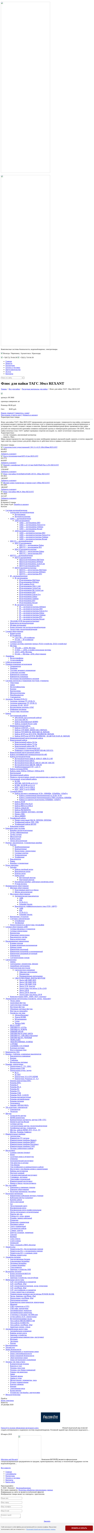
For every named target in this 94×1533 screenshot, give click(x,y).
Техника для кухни (17, 1368)
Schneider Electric (25, 904)
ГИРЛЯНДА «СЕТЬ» (18, 1027)
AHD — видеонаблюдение (20, 519)
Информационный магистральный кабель (26, 738)
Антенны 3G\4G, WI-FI (19, 705)
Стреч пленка (15, 1241)
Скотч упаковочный (18, 1226)
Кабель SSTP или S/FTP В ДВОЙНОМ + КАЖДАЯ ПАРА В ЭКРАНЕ (42, 736)
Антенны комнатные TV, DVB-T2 (23, 703)
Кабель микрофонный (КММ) (26, 722)
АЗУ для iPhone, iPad (18, 1284)
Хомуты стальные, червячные (21, 1232)
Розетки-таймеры (17, 1384)
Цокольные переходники (20, 935)
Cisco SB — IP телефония (25, 638)
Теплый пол (10, 1347)
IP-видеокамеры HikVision (29, 580)
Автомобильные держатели (21, 1310)
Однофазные (20, 921)
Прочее (13, 1343)
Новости (9, 363)
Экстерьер (14, 1341)
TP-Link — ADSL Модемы (25, 648)
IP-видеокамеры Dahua (28, 596)
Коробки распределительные (21, 830)
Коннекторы (15, 933)
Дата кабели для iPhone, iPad (21, 1325)
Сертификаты (11, 1474)
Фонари (13, 1386)
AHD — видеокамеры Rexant (30, 529)
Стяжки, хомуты (16, 1230)
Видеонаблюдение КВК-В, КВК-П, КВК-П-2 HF (34, 759)
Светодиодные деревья (19, 1005)
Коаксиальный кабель (18, 740)
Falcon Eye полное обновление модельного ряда (20, 1428)
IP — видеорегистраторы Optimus (32, 615)
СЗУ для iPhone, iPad (18, 1288)
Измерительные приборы (15, 1134)
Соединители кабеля (18, 1228)
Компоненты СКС (13, 1052)
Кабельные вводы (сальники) (21, 1198)
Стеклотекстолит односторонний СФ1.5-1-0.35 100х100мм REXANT (30, 447)
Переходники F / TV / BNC (20, 1066)
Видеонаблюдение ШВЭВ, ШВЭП (28, 765)
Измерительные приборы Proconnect (24, 1144)
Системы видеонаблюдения (16, 510)
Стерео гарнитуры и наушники (22, 1292)
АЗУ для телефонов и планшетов (23, 1282)
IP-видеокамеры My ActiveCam (31, 590)
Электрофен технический (20, 1179)
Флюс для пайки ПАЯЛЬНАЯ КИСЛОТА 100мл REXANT (26, 474)
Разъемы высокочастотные (20, 1097)
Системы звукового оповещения (22, 670)
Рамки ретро (19, 875)
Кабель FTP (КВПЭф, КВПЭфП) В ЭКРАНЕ (32, 732)
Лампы (13, 962)
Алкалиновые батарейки (19, 1261)
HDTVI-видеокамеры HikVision (31, 560)
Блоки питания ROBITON (20, 1273)
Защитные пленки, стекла (20, 1327)
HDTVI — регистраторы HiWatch (32, 572)
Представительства (13, 370)
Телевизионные (21, 855)
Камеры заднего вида (18, 1333)
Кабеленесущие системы (15, 828)
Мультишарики (21, 1019)
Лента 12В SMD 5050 (27, 982)
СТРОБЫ (14, 1044)
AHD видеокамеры (22, 521)
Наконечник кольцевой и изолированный (26, 951)
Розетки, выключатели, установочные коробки (24, 843)
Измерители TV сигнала (19, 1138)
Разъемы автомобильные (19, 1099)
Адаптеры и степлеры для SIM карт (24, 1315)
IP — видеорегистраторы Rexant (31, 619)
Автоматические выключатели (27, 896)
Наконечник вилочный (19, 949)
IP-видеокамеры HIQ (27, 592)
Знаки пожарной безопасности (22, 1356)
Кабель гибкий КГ (22, 808)
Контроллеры (15, 691)
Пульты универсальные (19, 1382)
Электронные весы (17, 1388)
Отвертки (14, 1159)
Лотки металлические (18, 841)
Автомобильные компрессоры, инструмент (27, 1337)
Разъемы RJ (14, 1089)
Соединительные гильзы (19, 958)
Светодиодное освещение (25, 970)
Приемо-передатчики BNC (20, 1081)
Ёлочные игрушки (17, 1048)
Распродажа (10, 365)
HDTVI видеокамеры (23, 557)
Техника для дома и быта (15, 1362)
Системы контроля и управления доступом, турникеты (27, 681)
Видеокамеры (20, 514)
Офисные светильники (28, 972)
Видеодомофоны (16, 658)
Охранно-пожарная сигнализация (19, 664)
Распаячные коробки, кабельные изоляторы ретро (34, 882)
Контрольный (15, 773)
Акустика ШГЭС (21, 720)
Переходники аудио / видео (20, 1070)
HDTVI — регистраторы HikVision (33, 570)
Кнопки (13, 689)
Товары (4, 389)
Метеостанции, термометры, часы (23, 1380)
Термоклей (14, 1243)
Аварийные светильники (20, 966)
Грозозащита (15, 1103)
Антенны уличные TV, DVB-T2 (22, 701)
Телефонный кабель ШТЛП (25, 824)
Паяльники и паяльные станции (22, 1187)
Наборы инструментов (19, 1171)
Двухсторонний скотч (18, 1206)
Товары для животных (19, 1372)
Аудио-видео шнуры (18, 1116)
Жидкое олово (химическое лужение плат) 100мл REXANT (26, 483)
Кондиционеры (12, 1345)
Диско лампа (15, 1001)
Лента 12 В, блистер (27, 986)
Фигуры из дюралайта (19, 1011)
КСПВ (17, 781)
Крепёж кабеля (16, 1200)
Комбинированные (22, 847)
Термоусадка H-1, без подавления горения (26, 1249)
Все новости (6, 1468)
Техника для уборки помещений (22, 1370)
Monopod (13, 1304)
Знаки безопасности (13, 1349)
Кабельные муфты (17, 826)
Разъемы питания (17, 1101)
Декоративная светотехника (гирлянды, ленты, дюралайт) (28, 999)
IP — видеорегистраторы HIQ (31, 609)
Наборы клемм (16, 947)
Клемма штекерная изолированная (23, 945)
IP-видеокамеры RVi (27, 601)
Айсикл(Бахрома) (21, 1015)
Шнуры (8, 1113)
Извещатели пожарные (19, 676)
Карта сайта (10, 1482)
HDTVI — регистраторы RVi (30, 574)
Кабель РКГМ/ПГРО (23, 810)
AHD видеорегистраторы (25, 531)
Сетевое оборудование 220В (17, 927)
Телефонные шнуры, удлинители (23, 1128)
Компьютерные (21, 849)
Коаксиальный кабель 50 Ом (26, 742)
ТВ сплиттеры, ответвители (16, 1107)
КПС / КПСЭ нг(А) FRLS (25, 787)
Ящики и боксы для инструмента (23, 1183)
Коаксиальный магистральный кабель (25, 752)
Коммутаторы (15, 633)
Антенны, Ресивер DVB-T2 (16, 699)
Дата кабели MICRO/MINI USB (22, 1321)
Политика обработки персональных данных (35, 1490)
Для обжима (15, 1165)
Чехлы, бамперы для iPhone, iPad (23, 1296)
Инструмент (10, 1150)
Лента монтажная (17, 1202)
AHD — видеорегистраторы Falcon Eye (34, 535)
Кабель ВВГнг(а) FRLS (24, 806)
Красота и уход (16, 1366)
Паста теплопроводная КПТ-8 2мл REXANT (20, 456)
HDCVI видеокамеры (23, 543)
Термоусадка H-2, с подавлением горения (26, 1251)
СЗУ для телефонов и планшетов (23, 1290)
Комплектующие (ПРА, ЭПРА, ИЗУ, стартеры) (28, 997)
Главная (9, 361)
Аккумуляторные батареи (20, 1259)
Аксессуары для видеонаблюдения (23, 629)
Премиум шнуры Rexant (19, 1122)
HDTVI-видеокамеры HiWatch (31, 562)
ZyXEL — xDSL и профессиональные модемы (33, 650)
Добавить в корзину (30, 415)
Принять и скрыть (79, 1528)
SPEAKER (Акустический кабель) (28, 718)
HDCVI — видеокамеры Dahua (31, 545)
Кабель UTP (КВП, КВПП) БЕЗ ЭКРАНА (31, 730)
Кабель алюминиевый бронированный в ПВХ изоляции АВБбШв (45, 798)
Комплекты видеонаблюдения (22, 623)
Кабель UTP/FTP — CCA (24, 728)
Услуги (8, 372)
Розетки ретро (20, 873)
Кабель (8, 713)
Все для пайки (14, 389)
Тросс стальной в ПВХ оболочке (23, 1245)
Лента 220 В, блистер (27, 992)
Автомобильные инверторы (21, 1312)
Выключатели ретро (22, 871)
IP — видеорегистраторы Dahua (31, 613)
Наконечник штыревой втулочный (23, 953)
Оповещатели (15, 666)
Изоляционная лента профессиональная (25, 1210)
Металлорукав (15, 837)
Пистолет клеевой (17, 1173)
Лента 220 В (24, 990)
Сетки (17, 1021)
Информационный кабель (20, 726)
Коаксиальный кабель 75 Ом (26, 744)
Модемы (13, 646)
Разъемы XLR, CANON (19, 1095)
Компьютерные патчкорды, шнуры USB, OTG (28, 1120)
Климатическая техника (19, 1364)
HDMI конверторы (17, 1118)
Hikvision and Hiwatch (9, 1459)
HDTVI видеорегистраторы (25, 568)
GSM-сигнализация (13, 662)
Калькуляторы (15, 1390)
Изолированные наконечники (17, 941)
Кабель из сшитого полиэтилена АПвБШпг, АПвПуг (40, 800)
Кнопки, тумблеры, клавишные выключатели (23, 1054)
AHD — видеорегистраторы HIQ (32, 533)
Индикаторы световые (19, 1062)
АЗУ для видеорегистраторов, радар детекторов (29, 1286)
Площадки (14, 1220)
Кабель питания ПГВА (19, 769)
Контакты (9, 374)
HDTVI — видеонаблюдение (21, 555)
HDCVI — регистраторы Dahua (31, 551)
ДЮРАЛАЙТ (15, 1040)
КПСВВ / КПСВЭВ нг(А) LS (26, 783)
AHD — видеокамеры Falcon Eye (32, 525)
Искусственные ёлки (18, 1050)
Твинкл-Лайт (20, 1023)
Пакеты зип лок (16, 1214)
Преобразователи (17, 695)
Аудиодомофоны (16, 660)
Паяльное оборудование (19, 1189)
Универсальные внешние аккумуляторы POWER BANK (32, 1294)
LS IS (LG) (23, 902)
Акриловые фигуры (18, 1003)
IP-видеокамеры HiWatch (29, 582)
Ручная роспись (21, 884)
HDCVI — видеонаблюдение (21, 541)
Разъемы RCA (15, 1087)
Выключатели (15, 859)
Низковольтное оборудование (17, 886)
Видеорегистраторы (22, 516)
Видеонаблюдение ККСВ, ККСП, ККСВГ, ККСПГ (35, 763)
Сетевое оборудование (14, 631)
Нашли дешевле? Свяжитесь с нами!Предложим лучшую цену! (15, 414)
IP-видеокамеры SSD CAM (29, 586)
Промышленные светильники (31, 976)
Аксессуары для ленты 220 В (30, 994)
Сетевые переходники (18, 931)
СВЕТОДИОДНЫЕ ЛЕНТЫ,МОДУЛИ (30, 978)
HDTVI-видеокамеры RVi (29, 566)
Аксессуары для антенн (19, 711)
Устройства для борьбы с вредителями (25, 1392)
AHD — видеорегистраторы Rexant (33, 539)
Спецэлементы (16, 1267)
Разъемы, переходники (14, 1064)
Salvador (13, 867)
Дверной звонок (16, 1376)
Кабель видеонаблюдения (20, 756)
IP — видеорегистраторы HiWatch (32, 607)
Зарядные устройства (18, 1335)
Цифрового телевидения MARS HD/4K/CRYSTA (34, 750)
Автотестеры (15, 1136)
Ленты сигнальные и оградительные (24, 1212)
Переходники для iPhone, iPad (21, 1298)
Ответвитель (15, 956)
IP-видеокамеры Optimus (29, 599)
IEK (20, 900)
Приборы (13, 668)
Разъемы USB (15, 1093)
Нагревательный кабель (19, 775)
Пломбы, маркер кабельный (21, 1218)
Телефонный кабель (18, 818)
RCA (17, 1072)
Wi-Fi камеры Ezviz (26, 584)
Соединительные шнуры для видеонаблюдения (28, 1126)
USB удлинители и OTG (19, 1306)
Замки (12, 685)
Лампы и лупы (16, 1378)
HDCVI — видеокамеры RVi (30, 547)
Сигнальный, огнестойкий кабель (23, 779)
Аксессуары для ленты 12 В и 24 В (33, 988)
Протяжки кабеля (17, 1224)
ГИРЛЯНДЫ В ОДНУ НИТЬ (21, 1033)
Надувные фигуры (17, 1007)
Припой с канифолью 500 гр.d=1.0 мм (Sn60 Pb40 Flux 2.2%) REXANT (31, 465)
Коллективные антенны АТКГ (22, 707)
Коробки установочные (19, 863)
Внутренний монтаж (27, 878)
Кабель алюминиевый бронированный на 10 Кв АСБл (40, 795)
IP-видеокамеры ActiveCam (30, 588)
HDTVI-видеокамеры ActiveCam (32, 564)
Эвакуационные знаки (19, 1358)
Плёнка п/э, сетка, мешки (20, 1216)
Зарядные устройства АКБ (20, 1269)
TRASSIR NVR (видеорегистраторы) (24, 621)
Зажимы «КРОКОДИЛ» (19, 1105)
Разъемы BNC (15, 1083)
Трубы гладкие (16, 834)
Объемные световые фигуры (21, 1009)
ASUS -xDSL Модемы (23, 652)
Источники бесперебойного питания (24, 679)
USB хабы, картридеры (19, 1308)
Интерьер (14, 1339)
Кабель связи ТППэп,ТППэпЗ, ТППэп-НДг (27, 771)
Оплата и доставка (13, 367)
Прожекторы (24, 974)
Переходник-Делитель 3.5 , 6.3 (27, 1079)
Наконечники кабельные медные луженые (26, 1196)
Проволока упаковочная (19, 1222)
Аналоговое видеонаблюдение (22, 512)
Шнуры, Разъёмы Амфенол (20, 1132)
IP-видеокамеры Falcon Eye (30, 594)
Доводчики (14, 683)
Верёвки (13, 1237)
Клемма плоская (16, 943)
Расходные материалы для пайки (35, 389)
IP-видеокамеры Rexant (28, 603)
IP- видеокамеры (21, 578)
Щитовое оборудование (19, 888)
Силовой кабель (16, 791)
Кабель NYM (20, 802)
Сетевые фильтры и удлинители (22, 929)
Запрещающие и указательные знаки (24, 1351)
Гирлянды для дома (17, 1013)
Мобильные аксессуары (15, 1280)
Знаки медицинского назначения (23, 1360)
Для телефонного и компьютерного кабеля (26, 1167)
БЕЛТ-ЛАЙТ (15, 1025)
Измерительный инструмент (21, 1181)
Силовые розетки (21, 853)
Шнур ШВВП (20, 816)
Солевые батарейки (17, 1265)
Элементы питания (13, 1257)
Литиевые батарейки (18, 1263)
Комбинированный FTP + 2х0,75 (27, 767)
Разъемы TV (15, 1091)
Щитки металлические (23, 892)
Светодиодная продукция (20, 968)
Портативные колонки (19, 1300)
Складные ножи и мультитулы (22, 1157)
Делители (14, 1111)
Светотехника (11, 960)
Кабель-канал (15, 839)
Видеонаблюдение (23, 1488)
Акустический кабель (18, 715)
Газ (11, 1204)
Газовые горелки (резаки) (20, 1152)
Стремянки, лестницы (18, 1177)
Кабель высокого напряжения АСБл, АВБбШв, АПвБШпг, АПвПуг (41, 793)
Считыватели (15, 697)
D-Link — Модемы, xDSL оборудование (30, 654)
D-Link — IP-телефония (24, 640)
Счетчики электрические (20, 919)
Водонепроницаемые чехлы (21, 1319)
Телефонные (19, 857)
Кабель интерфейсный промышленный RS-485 (28, 754)
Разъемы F (14, 1085)
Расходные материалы (14, 1193)
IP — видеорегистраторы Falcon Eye (33, 611)
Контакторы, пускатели (19, 917)
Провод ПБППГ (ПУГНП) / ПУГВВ (29, 812)
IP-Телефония (15, 635)
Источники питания (13, 1271)
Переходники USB (17, 1068)
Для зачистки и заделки (19, 1163)
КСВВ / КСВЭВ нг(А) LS (25, 785)
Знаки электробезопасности (21, 1354)
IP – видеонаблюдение (19, 576)
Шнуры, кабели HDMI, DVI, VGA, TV (25, 1130)
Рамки (12, 861)
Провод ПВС (20, 814)
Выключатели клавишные (20, 1056)
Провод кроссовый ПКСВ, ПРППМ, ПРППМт (33, 820)
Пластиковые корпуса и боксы (27, 890)
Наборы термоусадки (18, 1255)
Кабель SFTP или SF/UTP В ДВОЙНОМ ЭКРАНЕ (34, 734)
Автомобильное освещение (21, 1331)
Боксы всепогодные (18, 939)
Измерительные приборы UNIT (22, 1146)
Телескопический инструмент (21, 1161)
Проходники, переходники (25, 851)
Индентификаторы (17, 687)
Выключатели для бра (18, 937)
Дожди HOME (20, 1017)
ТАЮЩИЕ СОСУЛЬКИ (19, 1046)
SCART (18, 1074)
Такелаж (13, 1235)
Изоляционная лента (18, 1208)
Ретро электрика (12, 865)
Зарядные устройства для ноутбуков (24, 1278)
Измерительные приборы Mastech (23, 1140)
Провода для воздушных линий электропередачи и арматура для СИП (37, 777)
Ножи (12, 1155)
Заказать (47, 1521)
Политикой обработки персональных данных (40, 1529)
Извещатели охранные (19, 674)
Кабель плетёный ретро (24, 869)
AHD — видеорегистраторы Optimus (33, 537)
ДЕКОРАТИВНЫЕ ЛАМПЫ (21, 1042)
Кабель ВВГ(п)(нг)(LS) (24, 804)
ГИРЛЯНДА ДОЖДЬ (18, 1029)
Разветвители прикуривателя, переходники (27, 1302)
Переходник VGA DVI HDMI (26, 1077)
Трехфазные (19, 923)
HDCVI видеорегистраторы (25, 549)
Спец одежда (15, 1239)
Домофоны (10, 656)
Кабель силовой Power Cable (26, 724)
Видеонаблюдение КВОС (25, 761)
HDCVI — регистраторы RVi (30, 553)
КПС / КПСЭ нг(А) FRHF (25, 789)
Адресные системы (17, 672)
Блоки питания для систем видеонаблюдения (27, 627)
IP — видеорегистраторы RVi (30, 617)
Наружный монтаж (26, 880)
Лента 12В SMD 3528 (27, 984)
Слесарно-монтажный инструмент (23, 1175)
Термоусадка (10, 1247)
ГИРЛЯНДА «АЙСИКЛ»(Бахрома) (24, 1036)
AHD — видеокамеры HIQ (29, 523)
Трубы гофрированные (19, 832)
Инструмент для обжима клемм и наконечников (29, 1169)
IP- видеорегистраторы (24, 605)
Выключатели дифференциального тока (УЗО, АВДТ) (36, 906)
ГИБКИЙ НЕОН (16, 1031)
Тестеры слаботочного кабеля (21, 1148)
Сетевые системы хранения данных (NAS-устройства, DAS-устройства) (38, 644)
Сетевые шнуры (16, 1124)
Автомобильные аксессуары (17, 1329)
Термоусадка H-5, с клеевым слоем (23, 1253)
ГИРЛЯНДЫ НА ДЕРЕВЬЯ (21, 1038)
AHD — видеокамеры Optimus (31, 527)
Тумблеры (14, 1060)
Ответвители (15, 1109)
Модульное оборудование (20, 894)
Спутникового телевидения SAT (27, 748)
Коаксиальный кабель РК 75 (26, 746)
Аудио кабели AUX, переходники (23, 1317)
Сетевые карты (16, 642)
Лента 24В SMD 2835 (27, 980)
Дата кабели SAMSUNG (19, 1323)
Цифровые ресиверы (18, 709)
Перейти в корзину (21, 504)
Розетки (13, 845)
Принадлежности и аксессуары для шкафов (27, 925)
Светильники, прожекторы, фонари (24, 964)
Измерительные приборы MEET (22, 1142)
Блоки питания (16, 1276)
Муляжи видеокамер (18, 625)
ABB (21, 898)
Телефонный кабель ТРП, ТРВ (27, 822)
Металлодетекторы (17, 693)
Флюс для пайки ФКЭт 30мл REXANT (18, 492)
